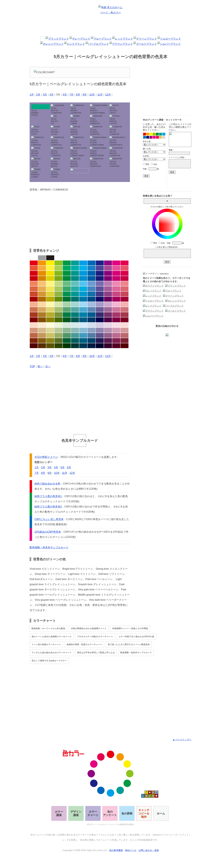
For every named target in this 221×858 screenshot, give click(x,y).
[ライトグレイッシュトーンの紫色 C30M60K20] (108, 309)
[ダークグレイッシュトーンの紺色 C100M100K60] (100, 319)
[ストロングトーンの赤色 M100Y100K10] (34, 273)
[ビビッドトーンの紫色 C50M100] (108, 263)
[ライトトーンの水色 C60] (83, 283)
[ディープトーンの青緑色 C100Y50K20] (75, 278)
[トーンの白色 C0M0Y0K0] (34, 257)
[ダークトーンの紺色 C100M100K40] (100, 299)
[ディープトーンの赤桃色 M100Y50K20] (124, 278)
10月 (92, 94)
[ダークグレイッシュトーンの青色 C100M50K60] (91, 319)
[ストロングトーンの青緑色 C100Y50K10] (75, 273)
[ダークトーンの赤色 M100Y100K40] (34, 299)
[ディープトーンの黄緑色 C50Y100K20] (58, 278)
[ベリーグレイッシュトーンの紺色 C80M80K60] (100, 340)
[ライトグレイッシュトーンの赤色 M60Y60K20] (34, 309)
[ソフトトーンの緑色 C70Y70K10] (67, 288)
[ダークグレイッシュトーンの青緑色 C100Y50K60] (75, 319)
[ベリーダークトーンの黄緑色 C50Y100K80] (58, 345)
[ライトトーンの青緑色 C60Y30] (75, 283)
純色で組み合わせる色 (47, 483)
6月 (65, 94)
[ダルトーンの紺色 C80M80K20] (100, 294)
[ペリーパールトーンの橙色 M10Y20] (42, 325)
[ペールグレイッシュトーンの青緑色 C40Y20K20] (75, 330)
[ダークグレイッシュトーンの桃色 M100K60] (116, 319)
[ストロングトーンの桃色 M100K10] (116, 273)
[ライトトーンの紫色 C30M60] (108, 283)
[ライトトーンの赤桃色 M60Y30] (124, 283)
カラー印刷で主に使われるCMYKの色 (136, 636)
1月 (32, 94)
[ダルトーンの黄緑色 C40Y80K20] (58, 294)
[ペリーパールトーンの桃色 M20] (116, 325)
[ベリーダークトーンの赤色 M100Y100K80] (34, 345)
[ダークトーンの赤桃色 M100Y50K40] (124, 299)
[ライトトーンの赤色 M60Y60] (34, 283)
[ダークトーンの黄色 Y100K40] (50, 299)
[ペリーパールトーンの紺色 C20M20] (100, 325)
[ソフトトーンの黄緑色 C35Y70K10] (58, 288)
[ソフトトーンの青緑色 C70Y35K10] (75, 288)
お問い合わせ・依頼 (148, 850)
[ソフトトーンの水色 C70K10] (83, 288)
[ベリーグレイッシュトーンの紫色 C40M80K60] (108, 340)
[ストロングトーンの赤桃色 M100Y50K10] (124, 273)
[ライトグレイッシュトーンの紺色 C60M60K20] (100, 309)
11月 (100, 94)
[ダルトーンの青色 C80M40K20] (91, 294)
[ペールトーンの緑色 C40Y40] (67, 304)
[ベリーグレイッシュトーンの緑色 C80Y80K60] (67, 340)
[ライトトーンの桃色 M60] (116, 283)
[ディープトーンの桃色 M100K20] (116, 278)
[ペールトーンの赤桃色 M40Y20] (124, 304)
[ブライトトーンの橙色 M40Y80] (42, 268)
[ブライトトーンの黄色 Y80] (50, 268)
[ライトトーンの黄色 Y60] (50, 283)
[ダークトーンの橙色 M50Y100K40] (42, 299)
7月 (71, 94)
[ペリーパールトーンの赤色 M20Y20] (34, 325)
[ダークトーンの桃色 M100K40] (116, 299)
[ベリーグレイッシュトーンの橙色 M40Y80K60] (42, 340)
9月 (85, 94)
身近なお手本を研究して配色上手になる (96, 652)
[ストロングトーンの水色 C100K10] (83, 273)
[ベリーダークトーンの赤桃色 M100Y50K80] (124, 345)
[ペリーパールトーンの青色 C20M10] (91, 325)
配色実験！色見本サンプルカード (49, 547)
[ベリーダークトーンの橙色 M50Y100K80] (42, 345)
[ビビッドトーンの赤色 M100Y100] (34, 263)
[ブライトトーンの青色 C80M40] (91, 268)
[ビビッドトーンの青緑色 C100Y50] (75, 263)
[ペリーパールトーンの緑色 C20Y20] (67, 325)
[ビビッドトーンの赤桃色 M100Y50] (124, 263)
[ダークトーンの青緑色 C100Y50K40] (75, 299)
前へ (40, 366)
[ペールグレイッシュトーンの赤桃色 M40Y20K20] (124, 330)
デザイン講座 (76, 813)
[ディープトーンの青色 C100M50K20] (91, 278)
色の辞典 (127, 813)
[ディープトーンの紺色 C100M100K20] (100, 278)
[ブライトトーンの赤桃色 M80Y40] (124, 268)
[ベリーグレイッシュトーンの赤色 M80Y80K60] (34, 340)
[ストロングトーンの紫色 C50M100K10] (108, 273)
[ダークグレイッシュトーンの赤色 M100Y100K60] (34, 319)
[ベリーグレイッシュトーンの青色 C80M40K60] (91, 340)
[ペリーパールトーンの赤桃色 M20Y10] (124, 325)
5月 (63, 467)
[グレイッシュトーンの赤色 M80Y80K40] (34, 314)
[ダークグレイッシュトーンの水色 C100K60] (83, 319)
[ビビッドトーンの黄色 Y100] (50, 263)
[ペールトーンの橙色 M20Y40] (42, 304)
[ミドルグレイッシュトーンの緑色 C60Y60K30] (67, 335)
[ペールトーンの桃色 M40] (116, 304)
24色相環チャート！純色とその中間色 (130, 628)
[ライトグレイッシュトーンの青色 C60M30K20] (91, 309)
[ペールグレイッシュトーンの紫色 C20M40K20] (108, 330)
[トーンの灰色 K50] (42, 257)
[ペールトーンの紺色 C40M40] (100, 304)
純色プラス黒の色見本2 (48, 506)
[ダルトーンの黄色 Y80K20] (50, 294)
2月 (38, 94)
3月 (45, 94)
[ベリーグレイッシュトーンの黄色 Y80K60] (50, 340)
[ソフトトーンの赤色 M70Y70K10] (34, 288)
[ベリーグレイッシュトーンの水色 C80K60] (83, 340)
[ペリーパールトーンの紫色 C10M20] (108, 325)
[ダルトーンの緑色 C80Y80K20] (67, 294)
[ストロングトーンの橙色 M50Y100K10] (42, 273)
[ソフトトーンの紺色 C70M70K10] (100, 288)
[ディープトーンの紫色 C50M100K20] (108, 278)
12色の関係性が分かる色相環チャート (89, 628)
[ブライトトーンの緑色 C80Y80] (67, 268)
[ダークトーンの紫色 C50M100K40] (108, 299)
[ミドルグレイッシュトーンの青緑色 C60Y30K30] (75, 335)
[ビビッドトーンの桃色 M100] (116, 263)
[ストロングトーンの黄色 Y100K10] (50, 273)
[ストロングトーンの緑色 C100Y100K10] (67, 273)
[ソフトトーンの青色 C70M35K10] (91, 288)
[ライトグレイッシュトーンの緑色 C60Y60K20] (67, 309)
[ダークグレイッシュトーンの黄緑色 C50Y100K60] (58, 319)
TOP (32, 366)
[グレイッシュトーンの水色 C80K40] (83, 314)
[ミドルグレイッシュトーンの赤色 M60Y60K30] (34, 335)
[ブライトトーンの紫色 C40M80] (108, 268)
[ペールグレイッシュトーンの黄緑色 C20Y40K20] (58, 330)
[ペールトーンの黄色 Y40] (50, 304)
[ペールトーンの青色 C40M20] (91, 304)
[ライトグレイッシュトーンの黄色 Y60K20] (50, 309)
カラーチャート (93, 813)
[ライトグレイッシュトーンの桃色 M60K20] (116, 309)
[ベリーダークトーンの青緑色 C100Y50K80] (75, 345)
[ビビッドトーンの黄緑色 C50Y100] (58, 263)
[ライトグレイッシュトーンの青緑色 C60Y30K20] (75, 309)
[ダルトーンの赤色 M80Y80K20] (34, 294)
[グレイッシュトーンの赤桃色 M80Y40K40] (124, 314)
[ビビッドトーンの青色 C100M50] (91, 263)
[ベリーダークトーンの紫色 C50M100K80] (108, 345)
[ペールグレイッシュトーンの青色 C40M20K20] (91, 330)
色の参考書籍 (116, 850)
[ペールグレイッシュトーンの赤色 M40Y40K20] (34, 330)
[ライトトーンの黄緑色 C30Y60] (58, 283)
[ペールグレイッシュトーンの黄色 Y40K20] (50, 330)
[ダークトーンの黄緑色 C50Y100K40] (58, 299)
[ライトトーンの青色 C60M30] (91, 283)
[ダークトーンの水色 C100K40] (83, 299)
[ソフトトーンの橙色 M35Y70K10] (42, 288)
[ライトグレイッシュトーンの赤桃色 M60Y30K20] (124, 309)
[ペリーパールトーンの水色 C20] (83, 325)
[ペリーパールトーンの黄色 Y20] (50, 325)
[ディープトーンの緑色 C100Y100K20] (67, 278)
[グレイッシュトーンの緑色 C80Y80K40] (67, 314)
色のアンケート (110, 813)
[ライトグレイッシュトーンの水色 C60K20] (83, 309)
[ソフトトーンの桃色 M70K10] (116, 288)
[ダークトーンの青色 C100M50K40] (91, 299)
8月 (78, 94)
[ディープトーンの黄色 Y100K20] (50, 278)
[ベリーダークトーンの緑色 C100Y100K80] (67, 345)
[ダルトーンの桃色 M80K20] (116, 294)
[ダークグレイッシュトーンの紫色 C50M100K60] (108, 319)
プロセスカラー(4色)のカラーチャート (95, 636)
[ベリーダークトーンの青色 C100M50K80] (91, 345)
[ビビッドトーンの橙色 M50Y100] (42, 263)
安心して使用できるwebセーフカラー (49, 660)
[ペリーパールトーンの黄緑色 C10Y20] (58, 325)
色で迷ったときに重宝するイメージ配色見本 (129, 644)
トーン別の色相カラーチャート (46, 644)
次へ (47, 366)
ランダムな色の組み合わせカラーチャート (52, 652)
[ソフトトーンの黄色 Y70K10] (50, 288)
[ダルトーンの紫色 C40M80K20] (108, 294)
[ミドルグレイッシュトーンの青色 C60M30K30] (91, 335)
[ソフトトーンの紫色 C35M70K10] (108, 288)
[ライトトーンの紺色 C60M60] (100, 283)
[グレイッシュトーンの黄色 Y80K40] (50, 314)
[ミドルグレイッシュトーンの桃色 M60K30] (116, 335)
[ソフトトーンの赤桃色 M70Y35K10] (124, 288)
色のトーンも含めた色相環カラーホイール (52, 636)
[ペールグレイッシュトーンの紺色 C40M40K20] (100, 330)
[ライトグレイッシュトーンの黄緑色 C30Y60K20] (58, 309)
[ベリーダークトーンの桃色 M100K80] (116, 345)
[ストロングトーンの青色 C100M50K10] (91, 273)
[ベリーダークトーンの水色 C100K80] (83, 345)
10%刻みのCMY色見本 (47, 531)
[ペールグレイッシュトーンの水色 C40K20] (83, 330)
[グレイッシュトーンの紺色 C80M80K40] (100, 314)
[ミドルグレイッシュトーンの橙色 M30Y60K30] (42, 335)
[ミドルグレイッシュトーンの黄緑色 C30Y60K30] (58, 335)
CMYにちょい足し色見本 (49, 519)
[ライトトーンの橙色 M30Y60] (42, 283)
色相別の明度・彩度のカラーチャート (84, 644)
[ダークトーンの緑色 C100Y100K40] (67, 299)
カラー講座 (59, 813)
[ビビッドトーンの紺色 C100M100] (100, 263)
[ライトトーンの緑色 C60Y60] (67, 283)
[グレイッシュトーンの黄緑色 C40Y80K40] (58, 314)
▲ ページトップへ (182, 739)
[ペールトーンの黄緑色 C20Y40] (58, 304)
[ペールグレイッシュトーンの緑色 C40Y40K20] (67, 330)
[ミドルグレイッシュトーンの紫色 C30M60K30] (108, 335)
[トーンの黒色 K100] (50, 257)
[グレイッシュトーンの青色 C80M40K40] (91, 314)
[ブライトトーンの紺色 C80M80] (100, 268)
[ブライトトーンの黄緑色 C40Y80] (58, 268)
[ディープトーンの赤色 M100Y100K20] (34, 278)
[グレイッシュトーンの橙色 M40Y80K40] (42, 314)
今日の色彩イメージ (46, 457)
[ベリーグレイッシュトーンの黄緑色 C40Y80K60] (58, 340)
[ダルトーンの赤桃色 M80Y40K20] (124, 294)
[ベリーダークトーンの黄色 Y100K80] (50, 345)
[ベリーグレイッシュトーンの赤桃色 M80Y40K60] (124, 340)
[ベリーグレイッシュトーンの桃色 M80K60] (116, 340)
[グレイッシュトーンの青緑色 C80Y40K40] (75, 314)
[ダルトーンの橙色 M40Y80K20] (42, 294)
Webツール (130, 850)
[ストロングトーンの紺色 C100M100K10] (100, 273)
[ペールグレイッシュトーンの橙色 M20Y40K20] (42, 330)
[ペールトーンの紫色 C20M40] (108, 304)
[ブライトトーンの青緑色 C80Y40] (75, 268)
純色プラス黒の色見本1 (48, 496)
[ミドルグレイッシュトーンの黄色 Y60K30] (50, 335)
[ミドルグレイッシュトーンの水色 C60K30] (83, 335)
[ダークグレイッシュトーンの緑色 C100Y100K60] (67, 319)
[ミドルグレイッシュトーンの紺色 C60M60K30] (100, 335)
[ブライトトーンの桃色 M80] (116, 268)
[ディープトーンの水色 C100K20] (83, 278)
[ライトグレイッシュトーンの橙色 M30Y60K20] (42, 309)
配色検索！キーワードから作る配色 (48, 628)
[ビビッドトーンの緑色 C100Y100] (67, 263)
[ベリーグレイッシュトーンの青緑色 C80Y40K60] (75, 340)
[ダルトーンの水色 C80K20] (83, 294)
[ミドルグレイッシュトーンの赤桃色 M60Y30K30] (124, 335)
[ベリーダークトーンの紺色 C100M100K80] (100, 345)
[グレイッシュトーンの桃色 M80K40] (116, 314)
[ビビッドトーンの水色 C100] (83, 263)
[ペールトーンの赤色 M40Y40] (34, 304)
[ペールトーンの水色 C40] (83, 304)
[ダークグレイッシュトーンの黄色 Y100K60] (50, 319)
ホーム (161, 813)
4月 (52, 94)
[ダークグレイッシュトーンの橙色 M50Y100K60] (42, 319)
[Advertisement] (110, 26)
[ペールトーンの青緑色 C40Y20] (75, 304)
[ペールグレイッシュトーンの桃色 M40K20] (116, 330)
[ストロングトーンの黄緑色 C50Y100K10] (58, 273)
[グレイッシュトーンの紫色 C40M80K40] (108, 314)
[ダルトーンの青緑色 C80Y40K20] (75, 294)
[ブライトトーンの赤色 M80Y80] (34, 268)
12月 (108, 94)
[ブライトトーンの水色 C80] (83, 268)
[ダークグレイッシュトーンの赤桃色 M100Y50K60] (124, 319)
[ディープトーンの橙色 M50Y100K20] (42, 278)
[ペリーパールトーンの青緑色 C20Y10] (75, 325)
